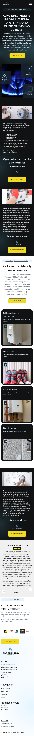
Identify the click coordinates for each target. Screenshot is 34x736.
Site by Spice (20, 732)
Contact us (4, 694)
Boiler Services (5, 688)
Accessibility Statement (8, 726)
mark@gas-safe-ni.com (8, 664)
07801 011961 (14, 599)
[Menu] (30, 3)
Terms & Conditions (7, 723)
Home (3, 697)
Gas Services (5, 691)
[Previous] (3, 591)
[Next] (30, 589)
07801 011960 (14, 669)
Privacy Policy (5, 721)
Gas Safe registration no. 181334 (17, 261)
